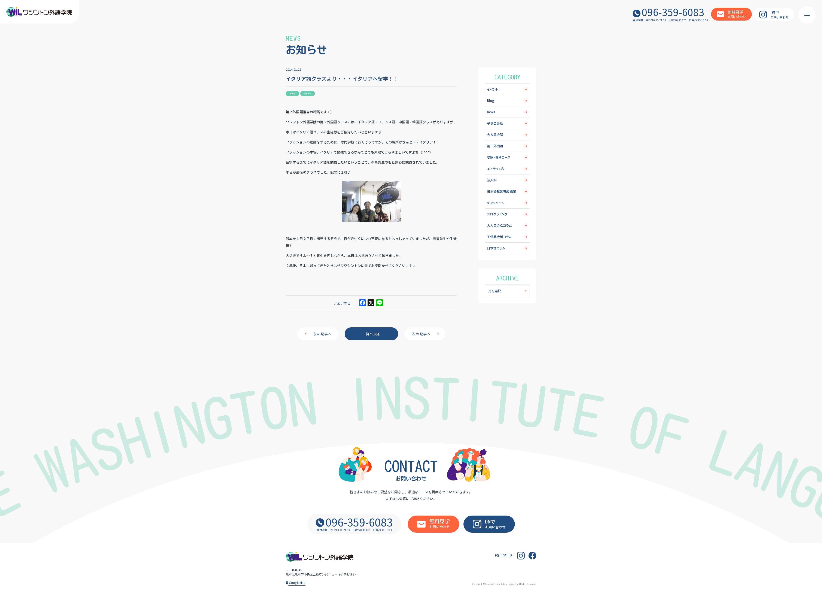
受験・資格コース (498, 157)
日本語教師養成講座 (501, 191)
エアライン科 (496, 168)
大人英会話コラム (499, 225)
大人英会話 (495, 134)
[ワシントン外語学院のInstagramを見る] (521, 556)
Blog (490, 100)
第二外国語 (495, 146)
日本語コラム (496, 248)
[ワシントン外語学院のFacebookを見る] (532, 556)
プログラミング (497, 214)
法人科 (492, 180)
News (491, 112)
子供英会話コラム (499, 236)
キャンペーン (495, 202)
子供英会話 (495, 123)
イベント (492, 89)
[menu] (807, 15)
